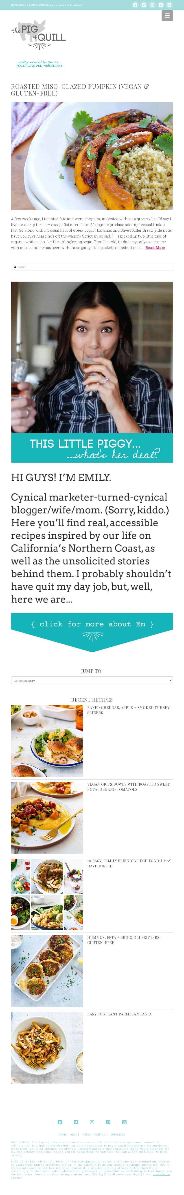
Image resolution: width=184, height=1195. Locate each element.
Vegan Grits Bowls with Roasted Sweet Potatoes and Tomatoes (128, 786)
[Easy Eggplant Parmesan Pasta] (47, 1048)
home (63, 1134)
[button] (167, 15)
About (74, 1134)
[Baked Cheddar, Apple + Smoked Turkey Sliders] (47, 741)
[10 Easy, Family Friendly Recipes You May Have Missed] (47, 894)
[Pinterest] (160, 5)
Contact (100, 1134)
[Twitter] (143, 5)
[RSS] (169, 5)
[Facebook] (135, 5)
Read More (155, 247)
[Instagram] (152, 5)
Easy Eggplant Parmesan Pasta (119, 1014)
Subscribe (118, 1134)
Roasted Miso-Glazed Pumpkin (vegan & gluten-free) (80, 89)
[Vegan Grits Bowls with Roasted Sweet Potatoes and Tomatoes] (47, 818)
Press (87, 1134)
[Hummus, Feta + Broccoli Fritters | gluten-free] (47, 971)
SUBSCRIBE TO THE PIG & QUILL (60, 4)
